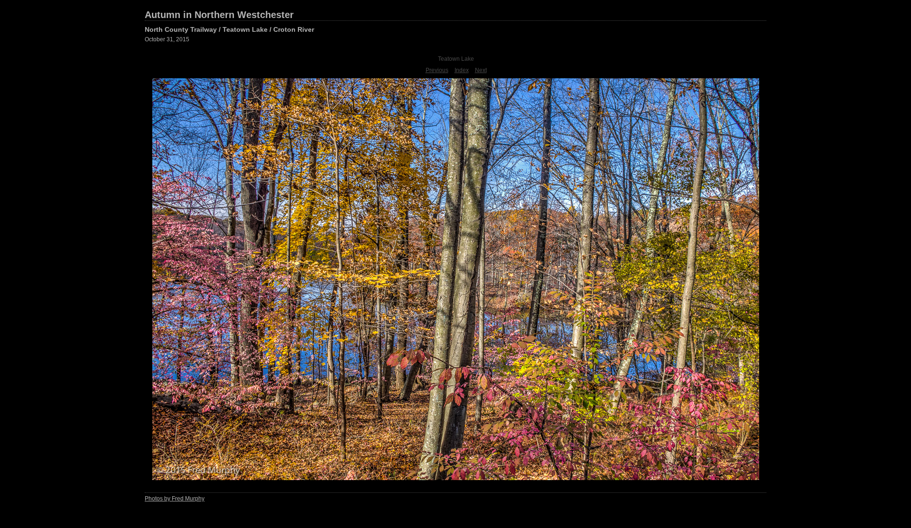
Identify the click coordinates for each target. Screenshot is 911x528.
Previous (437, 70)
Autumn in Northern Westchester (219, 14)
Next (481, 70)
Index (462, 70)
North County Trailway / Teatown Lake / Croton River (229, 29)
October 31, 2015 (167, 39)
